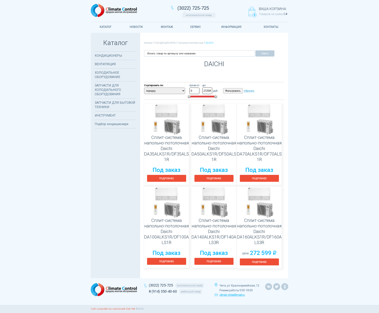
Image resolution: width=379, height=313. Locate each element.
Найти (264, 53)
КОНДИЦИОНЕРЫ (165, 42)
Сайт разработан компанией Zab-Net (113, 308)
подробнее (166, 178)
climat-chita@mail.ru (232, 294)
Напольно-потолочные (190, 42)
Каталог (148, 42)
